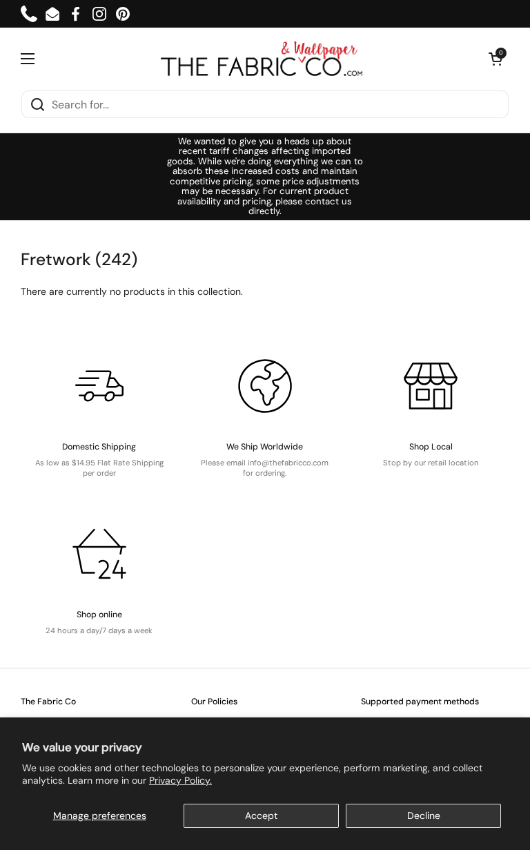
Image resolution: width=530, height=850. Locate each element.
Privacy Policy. (180, 780)
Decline (423, 815)
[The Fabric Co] (261, 58)
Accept (261, 815)
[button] (495, 59)
